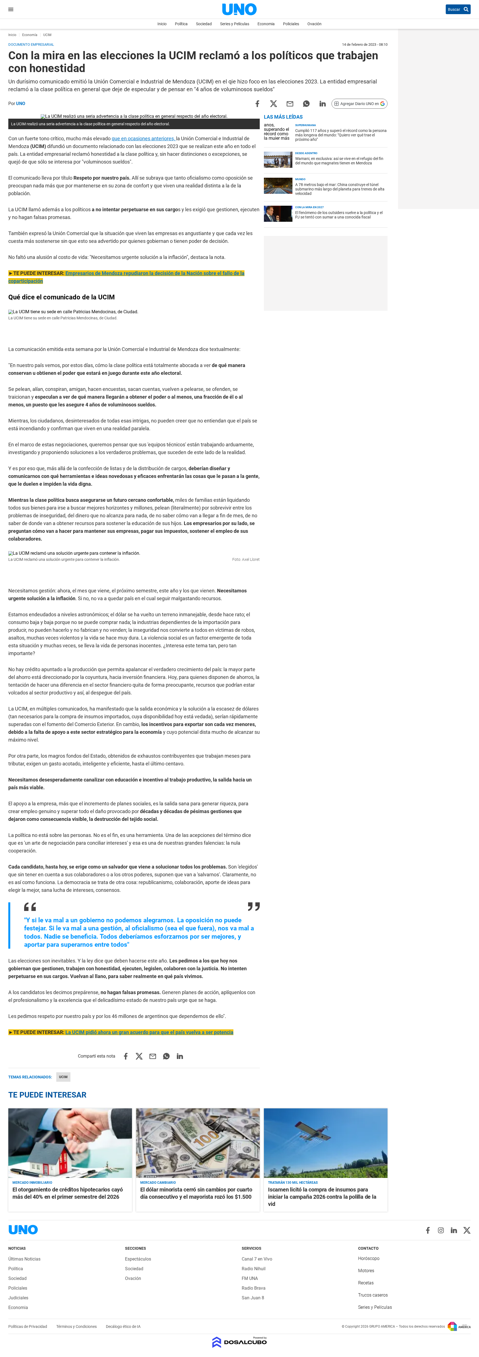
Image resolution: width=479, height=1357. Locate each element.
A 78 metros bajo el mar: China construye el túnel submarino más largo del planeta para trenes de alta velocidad (339, 189)
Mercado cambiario (158, 1183)
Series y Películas (234, 24)
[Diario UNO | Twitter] (467, 1230)
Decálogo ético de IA (123, 1326)
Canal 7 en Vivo (257, 1259)
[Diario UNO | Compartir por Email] (290, 103)
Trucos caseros (373, 1295)
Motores (366, 1270)
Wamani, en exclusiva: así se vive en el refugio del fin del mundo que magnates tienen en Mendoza (339, 160)
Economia (266, 24)
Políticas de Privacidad (28, 1326)
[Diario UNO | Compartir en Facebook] (257, 103)
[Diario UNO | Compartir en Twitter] (273, 103)
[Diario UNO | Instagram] (441, 1230)
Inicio (162, 24)
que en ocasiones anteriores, (144, 138)
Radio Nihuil (254, 1268)
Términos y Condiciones (77, 1326)
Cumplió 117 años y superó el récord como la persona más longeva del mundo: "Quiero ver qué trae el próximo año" (341, 135)
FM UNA (250, 1278)
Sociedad (204, 24)
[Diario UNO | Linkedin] (454, 1230)
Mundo (300, 179)
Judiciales (18, 1297)
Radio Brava (254, 1288)
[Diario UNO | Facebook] (428, 1230)
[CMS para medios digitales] (239, 1343)
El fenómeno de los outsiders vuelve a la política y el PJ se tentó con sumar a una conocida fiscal (339, 214)
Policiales (291, 24)
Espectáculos (138, 1259)
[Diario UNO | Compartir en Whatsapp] (306, 103)
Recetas (366, 1282)
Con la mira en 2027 (309, 207)
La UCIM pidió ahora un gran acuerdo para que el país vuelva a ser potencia (149, 1032)
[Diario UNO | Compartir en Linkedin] (322, 103)
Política (181, 24)
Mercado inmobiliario (32, 1183)
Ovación (314, 24)
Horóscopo (368, 1258)
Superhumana (305, 125)
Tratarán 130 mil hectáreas (293, 1183)
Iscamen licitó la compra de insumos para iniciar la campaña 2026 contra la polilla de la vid (322, 1196)
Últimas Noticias (24, 1259)
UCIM (63, 1077)
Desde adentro (306, 153)
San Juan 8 (253, 1297)
